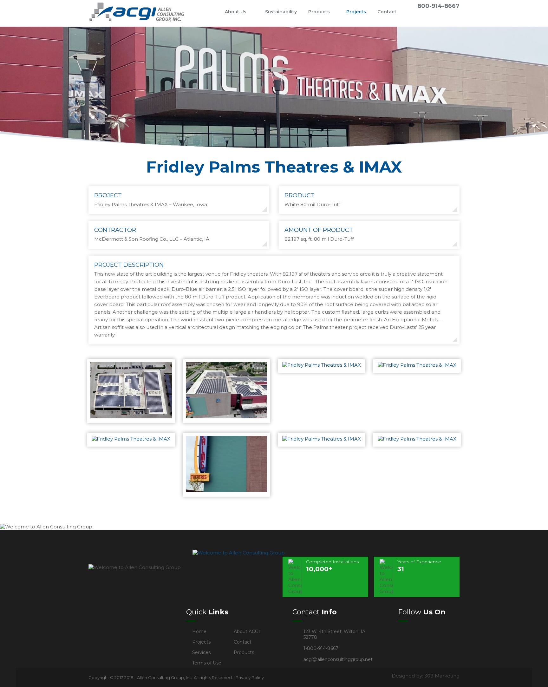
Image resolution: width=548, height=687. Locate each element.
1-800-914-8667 (320, 648)
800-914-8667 (438, 6)
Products (319, 12)
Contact (386, 12)
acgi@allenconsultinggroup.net (338, 659)
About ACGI (247, 631)
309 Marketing (442, 676)
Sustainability (281, 12)
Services (201, 652)
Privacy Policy (250, 677)
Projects (356, 12)
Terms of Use (206, 663)
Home (208, 11)
